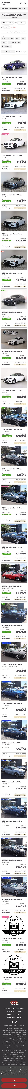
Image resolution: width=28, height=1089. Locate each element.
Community (10, 1014)
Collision (18, 1011)
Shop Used (15, 1009)
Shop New (7, 1009)
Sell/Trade (10, 1011)
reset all (13, 27)
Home (22, 1009)
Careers (18, 1014)
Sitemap (19, 1017)
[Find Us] (20, 3)
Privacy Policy (11, 1017)
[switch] (25, 3)
